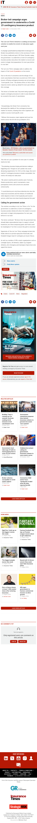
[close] (35, 31)
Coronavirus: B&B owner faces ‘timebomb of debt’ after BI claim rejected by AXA (26, 481)
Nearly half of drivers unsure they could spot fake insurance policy (27, 562)
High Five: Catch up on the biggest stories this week (9, 532)
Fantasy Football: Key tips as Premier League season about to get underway (27, 533)
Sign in (13, 31)
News (3, 16)
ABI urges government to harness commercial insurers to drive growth (26, 590)
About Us (5, 770)
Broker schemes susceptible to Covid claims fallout (8, 479)
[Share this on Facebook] (2, 35)
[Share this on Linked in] (10, 35)
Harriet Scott (7, 596)
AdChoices (7, 774)
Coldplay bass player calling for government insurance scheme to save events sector (26, 451)
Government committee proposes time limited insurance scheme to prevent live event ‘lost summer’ (27, 419)
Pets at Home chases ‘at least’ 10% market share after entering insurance (9, 590)
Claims (5, 294)
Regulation (24, 294)
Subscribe (23, 774)
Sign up (5, 269)
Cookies (15, 774)
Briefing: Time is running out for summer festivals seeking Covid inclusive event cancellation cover (8, 419)
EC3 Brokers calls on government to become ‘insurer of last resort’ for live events (18, 149)
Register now (18, 373)
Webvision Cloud (23, 820)
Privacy (7, 772)
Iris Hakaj (24, 598)
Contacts (14, 770)
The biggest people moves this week (8, 561)
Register (23, 641)
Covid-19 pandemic (15, 71)
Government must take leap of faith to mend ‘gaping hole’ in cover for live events (9, 450)
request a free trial (26, 379)
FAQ (29, 774)
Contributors (16, 772)
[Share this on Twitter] (6, 35)
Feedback (10, 776)
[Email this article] (14, 35)
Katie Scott (5, 29)
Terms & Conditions (25, 770)
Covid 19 (11, 294)
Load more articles (18, 499)
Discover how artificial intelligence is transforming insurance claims (19, 357)
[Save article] (34, 35)
